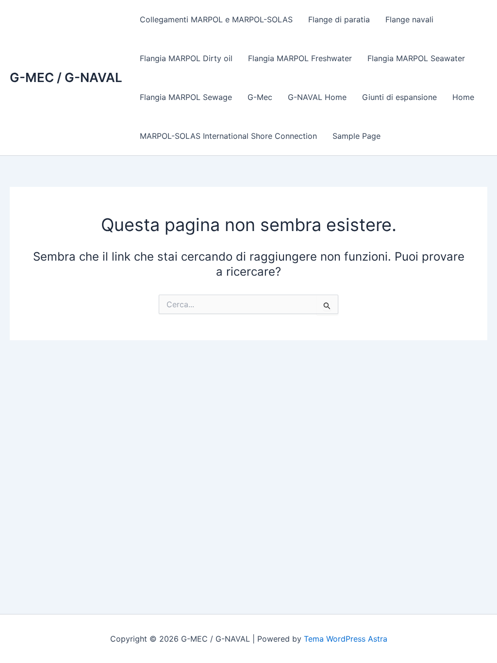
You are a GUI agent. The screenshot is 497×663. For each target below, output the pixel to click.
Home (463, 97)
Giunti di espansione (399, 97)
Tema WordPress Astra (345, 639)
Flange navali (409, 19)
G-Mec (260, 97)
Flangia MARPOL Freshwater (300, 58)
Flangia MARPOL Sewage (186, 97)
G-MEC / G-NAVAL (66, 77)
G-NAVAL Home (317, 97)
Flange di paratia (339, 19)
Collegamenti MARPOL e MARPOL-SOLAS (216, 19)
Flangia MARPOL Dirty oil (186, 58)
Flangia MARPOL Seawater (416, 58)
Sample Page (356, 136)
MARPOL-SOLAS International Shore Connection (228, 136)
